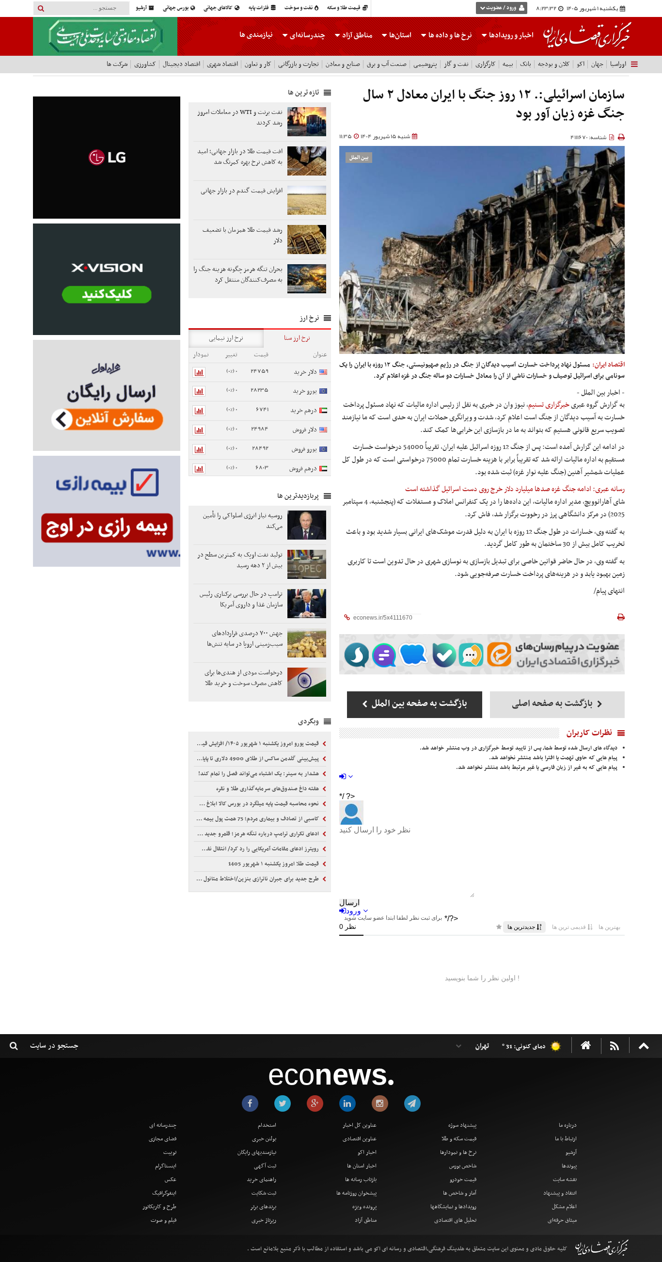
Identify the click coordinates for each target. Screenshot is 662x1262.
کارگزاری (485, 64)
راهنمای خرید (261, 1179)
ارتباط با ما (566, 1139)
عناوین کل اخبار (360, 1125)
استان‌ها (399, 35)
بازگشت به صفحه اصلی (553, 703)
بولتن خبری (264, 1139)
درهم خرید (303, 410)
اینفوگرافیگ (164, 1193)
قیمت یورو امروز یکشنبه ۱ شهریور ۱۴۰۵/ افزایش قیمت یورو (257, 744)
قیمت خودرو (463, 1179)
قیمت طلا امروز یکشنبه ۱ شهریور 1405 (274, 864)
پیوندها (569, 1166)
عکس (170, 1179)
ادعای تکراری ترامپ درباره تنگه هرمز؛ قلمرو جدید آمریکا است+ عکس (257, 834)
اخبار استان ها (362, 1166)
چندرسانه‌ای (306, 35)
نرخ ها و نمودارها (458, 1152)
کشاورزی (145, 64)
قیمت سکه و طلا (458, 1139)
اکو (580, 64)
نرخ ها (450, 35)
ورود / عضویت (501, 8)
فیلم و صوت (163, 1220)
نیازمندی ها (256, 35)
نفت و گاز (456, 64)
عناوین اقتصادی (360, 1139)
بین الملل (358, 157)
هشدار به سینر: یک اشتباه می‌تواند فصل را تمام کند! (259, 774)
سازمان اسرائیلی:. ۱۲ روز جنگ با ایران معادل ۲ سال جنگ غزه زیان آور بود (494, 105)
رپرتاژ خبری (264, 1220)
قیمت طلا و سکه (344, 8)
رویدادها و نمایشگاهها (453, 1207)
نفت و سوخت (299, 8)
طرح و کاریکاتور (159, 1207)
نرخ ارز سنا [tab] (297, 338)
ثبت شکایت (264, 1193)
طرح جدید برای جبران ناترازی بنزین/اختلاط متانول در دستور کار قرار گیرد (257, 879)
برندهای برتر (263, 1207)
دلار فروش (305, 429)
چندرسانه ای (162, 1125)
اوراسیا (618, 64)
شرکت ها (117, 64)
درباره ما (568, 1125)
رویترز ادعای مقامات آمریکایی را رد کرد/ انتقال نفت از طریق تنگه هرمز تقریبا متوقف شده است (257, 849)
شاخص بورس (462, 1166)
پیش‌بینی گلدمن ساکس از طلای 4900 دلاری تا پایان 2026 (257, 759)
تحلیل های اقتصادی (455, 1220)
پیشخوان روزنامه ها (356, 1193)
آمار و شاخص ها (459, 1193)
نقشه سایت (565, 1179)
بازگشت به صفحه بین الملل (418, 703)
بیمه (508, 64)
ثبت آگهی (265, 1166)
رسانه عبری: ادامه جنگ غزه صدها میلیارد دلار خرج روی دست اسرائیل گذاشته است (515, 489)
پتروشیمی (425, 64)
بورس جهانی (176, 8)
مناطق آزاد (356, 35)
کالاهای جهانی (219, 8)
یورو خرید (305, 391)
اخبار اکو (367, 1152)
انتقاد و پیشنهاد (560, 1193)
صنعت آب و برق (387, 64)
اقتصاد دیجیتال (181, 64)
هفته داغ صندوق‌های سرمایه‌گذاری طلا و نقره (268, 789)
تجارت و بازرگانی (298, 64)
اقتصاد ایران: (608, 364)
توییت (169, 1152)
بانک (525, 64)
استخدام (267, 1125)
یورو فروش (304, 449)
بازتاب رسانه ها (361, 1179)
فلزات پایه (259, 8)
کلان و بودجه (554, 64)
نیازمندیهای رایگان (256, 1152)
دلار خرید (305, 372)
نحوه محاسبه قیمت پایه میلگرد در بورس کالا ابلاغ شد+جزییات (257, 804)
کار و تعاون (258, 64)
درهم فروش (303, 468)
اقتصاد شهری (222, 64)
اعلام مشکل (564, 1207)
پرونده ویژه (364, 1207)
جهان (597, 64)
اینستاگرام (165, 1166)
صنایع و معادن (343, 64)
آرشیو (142, 8)
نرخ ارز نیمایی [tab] (226, 338)
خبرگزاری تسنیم (548, 405)
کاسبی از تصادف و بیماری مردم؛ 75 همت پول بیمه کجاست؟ (257, 819)
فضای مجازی (162, 1139)
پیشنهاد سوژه (462, 1125)
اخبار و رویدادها (511, 35)
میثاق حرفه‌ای (562, 1220)
